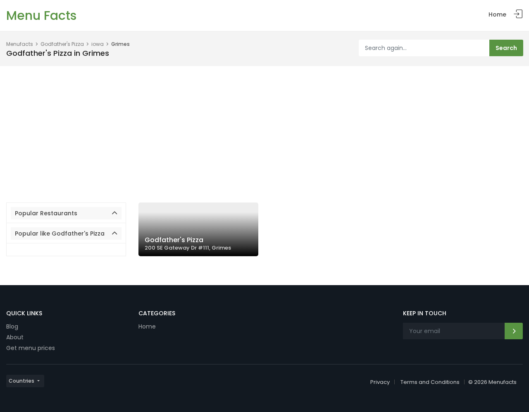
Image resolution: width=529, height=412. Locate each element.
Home (497, 14)
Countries (21, 380)
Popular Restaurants (46, 213)
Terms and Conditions (430, 382)
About (15, 337)
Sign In (518, 14)
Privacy (380, 382)
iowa (97, 44)
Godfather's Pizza (62, 44)
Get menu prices (30, 348)
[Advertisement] (264, 128)
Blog (12, 326)
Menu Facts (41, 15)
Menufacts (19, 44)
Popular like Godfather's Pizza (60, 233)
